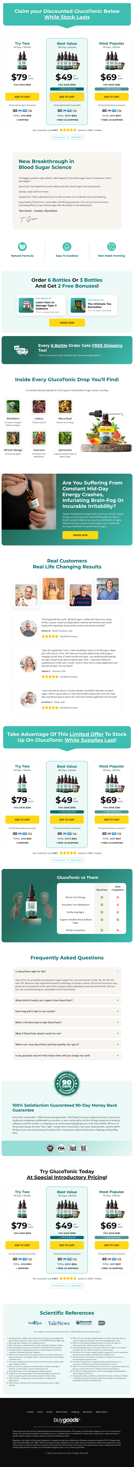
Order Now (67, 322)
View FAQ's (76, 137)
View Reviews (58, 137)
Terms (40, 1412)
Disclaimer (87, 1412)
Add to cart (22, 96)
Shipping (75, 1412)
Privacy (49, 1412)
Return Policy (62, 1412)
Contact (30, 1412)
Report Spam (101, 1412)
